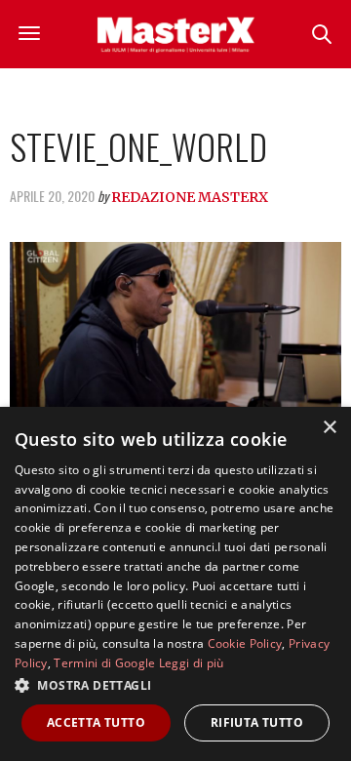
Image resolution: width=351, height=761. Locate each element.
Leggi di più (191, 663)
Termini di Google (104, 663)
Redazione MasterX (189, 197)
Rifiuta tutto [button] (257, 722)
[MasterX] (176, 34)
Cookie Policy (245, 643)
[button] (175, 685)
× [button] (329, 428)
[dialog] (175, 584)
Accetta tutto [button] (96, 722)
